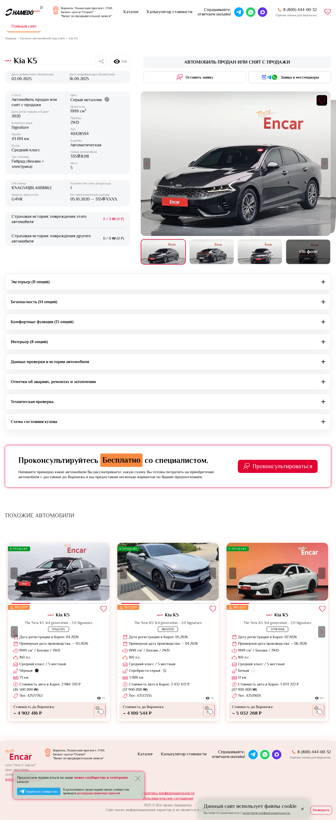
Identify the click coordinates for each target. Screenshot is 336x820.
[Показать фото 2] (211, 252)
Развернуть (321, 810)
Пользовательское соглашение (168, 798)
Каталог (131, 11)
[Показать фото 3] (259, 252)
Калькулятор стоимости (169, 11)
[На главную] (22, 12)
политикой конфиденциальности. (267, 813)
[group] (58, 632)
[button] (146, 163)
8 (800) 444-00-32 (300, 9)
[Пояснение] (41, 7)
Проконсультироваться (282, 466)
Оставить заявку (199, 77)
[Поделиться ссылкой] (101, 61)
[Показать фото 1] (163, 252)
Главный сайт (24, 26)
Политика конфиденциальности (168, 793)
